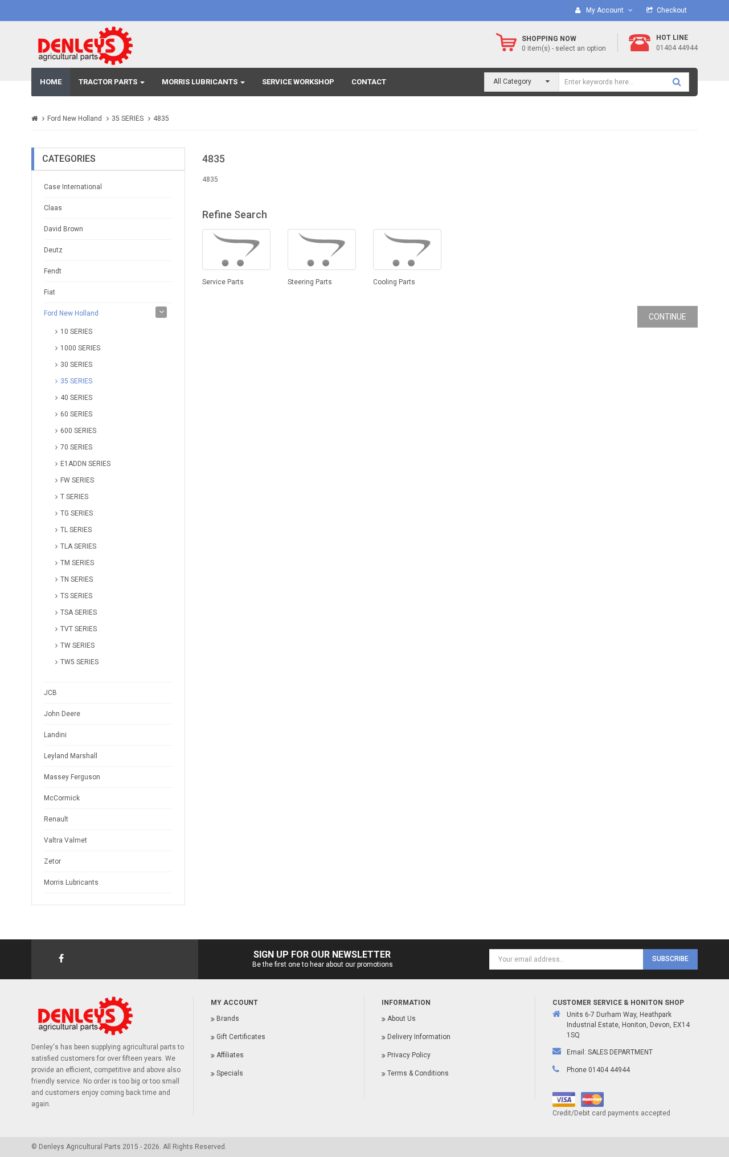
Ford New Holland (74, 118)
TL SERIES (76, 530)
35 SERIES (128, 118)
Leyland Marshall (70, 756)
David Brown (63, 229)
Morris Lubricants (71, 882)
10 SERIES (76, 332)
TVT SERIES (78, 629)
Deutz (53, 250)
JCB (50, 693)
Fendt (53, 271)
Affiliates (230, 1055)
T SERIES (74, 497)
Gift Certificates (240, 1037)
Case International (73, 187)
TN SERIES (76, 579)
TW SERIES (77, 645)
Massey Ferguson (72, 777)
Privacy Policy (409, 1055)
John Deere (62, 714)
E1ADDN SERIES (85, 464)
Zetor (52, 861)
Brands (227, 1019)
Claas (53, 208)
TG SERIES (76, 513)
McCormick (62, 798)
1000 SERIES (80, 348)
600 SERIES (78, 431)
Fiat (49, 292)
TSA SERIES (78, 612)
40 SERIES (76, 398)
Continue (667, 316)
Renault (56, 819)
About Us (401, 1019)
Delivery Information (418, 1037)
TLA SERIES (78, 546)
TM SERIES (77, 563)
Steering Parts (310, 282)
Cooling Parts (394, 282)
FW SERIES (77, 480)
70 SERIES (76, 447)
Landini (55, 735)
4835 (161, 118)
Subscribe (670, 959)
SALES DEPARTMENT (620, 1052)
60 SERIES (76, 414)
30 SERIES (76, 365)
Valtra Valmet (65, 840)
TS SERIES (76, 596)
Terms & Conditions (418, 1073)
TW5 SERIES (79, 662)
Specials (229, 1073)
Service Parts (223, 282)
